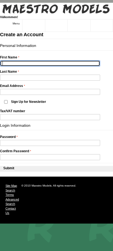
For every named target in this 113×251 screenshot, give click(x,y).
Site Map (11, 185)
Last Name (8, 72)
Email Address (11, 86)
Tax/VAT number (12, 111)
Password (8, 137)
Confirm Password (14, 151)
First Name (8, 57)
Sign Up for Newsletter (28, 102)
